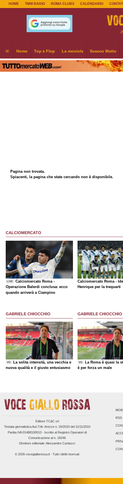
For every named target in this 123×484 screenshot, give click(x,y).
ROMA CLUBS (62, 3)
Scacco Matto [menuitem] (103, 51)
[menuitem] (7, 51)
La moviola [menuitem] (72, 51)
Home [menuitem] (21, 51)
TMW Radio (35, 3)
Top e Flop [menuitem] (44, 51)
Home (14, 3)
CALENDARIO (91, 3)
